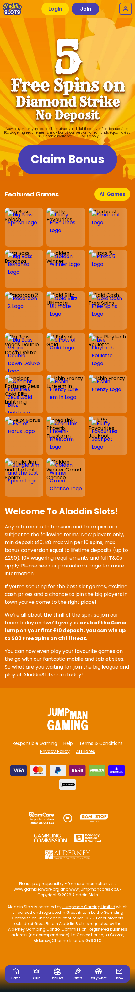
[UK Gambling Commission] (50, 838)
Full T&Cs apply (86, 136)
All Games (112, 194)
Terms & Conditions (101, 743)
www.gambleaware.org (36, 889)
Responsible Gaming (35, 743)
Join (85, 9)
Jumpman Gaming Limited (88, 906)
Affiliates (85, 751)
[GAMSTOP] (94, 818)
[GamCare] (41, 818)
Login (55, 9)
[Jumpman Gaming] (67, 728)
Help (68, 743)
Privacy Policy (55, 751)
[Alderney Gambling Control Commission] (67, 854)
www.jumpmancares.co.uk (95, 889)
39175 (89, 918)
